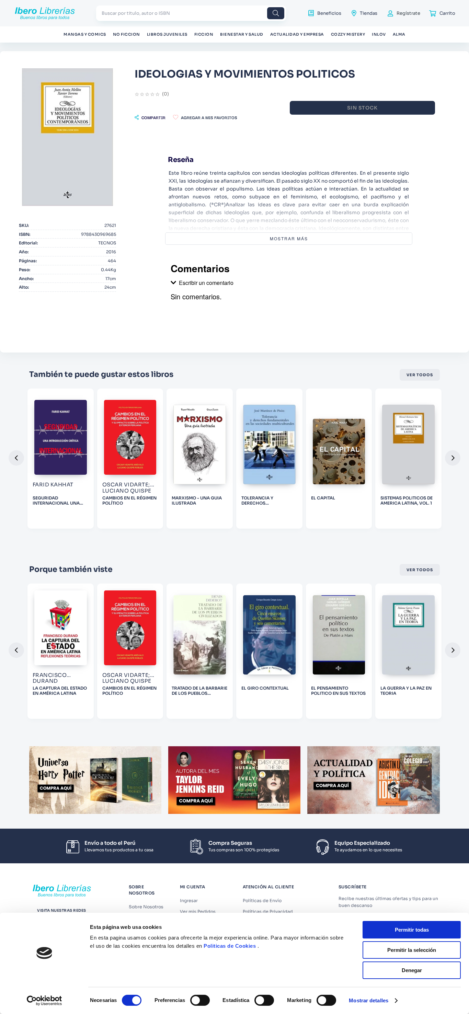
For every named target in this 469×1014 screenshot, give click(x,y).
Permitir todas (412, 930)
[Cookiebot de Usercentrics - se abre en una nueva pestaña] (44, 1000)
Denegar (412, 970)
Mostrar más (289, 238)
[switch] (200, 1000)
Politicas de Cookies (230, 946)
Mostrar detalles (368, 1000)
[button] (150, 117)
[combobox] (191, 13)
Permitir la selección (411, 950)
